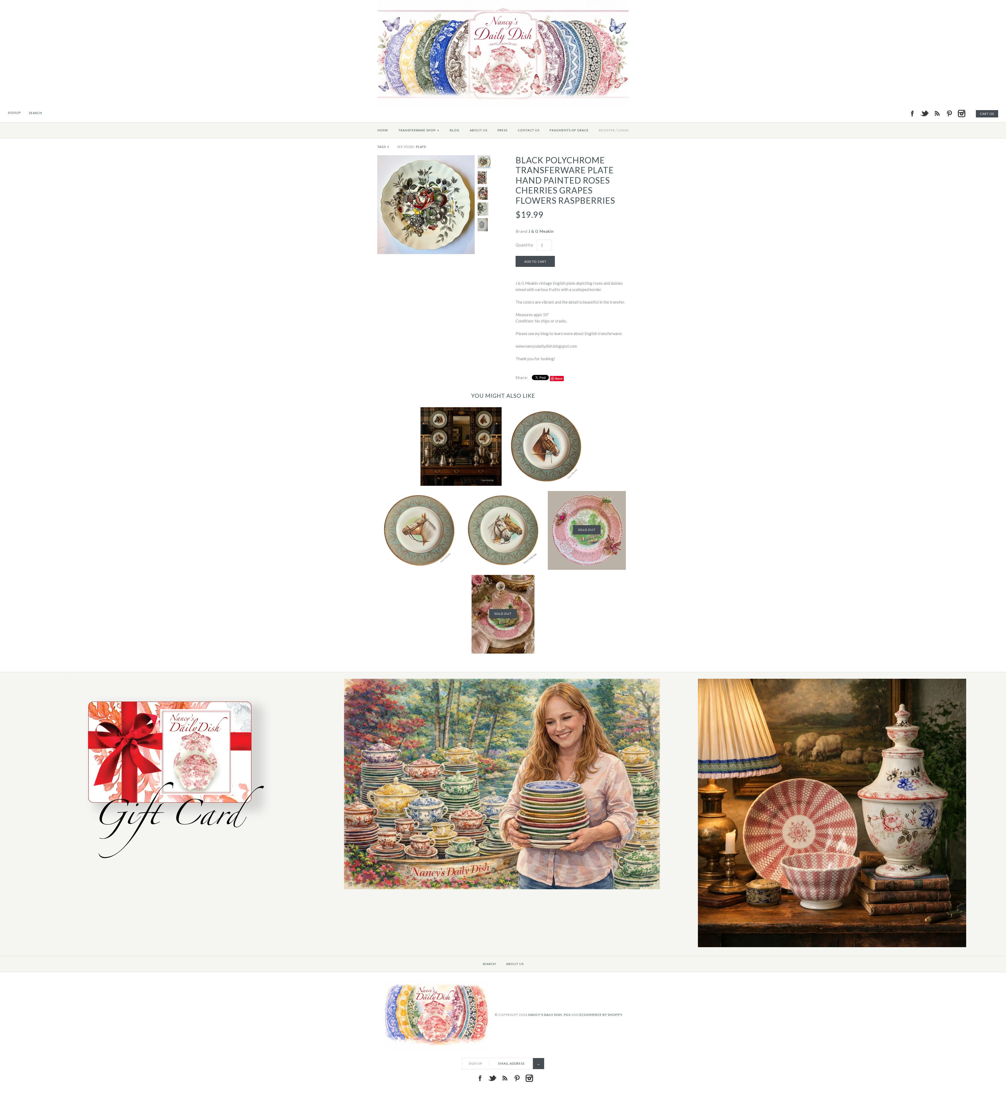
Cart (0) (987, 114)
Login (623, 130)
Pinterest (949, 113)
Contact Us (528, 130)
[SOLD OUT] (587, 494)
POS (567, 1014)
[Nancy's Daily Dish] (503, 3)
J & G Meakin (541, 231)
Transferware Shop (418, 130)
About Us (478, 130)
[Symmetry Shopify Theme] (172, 864)
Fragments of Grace (569, 130)
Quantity (524, 244)
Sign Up (475, 1063)
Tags (383, 147)
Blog (455, 130)
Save (559, 378)
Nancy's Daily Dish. (545, 1014)
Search (489, 964)
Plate (421, 147)
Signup (14, 113)
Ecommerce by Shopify (600, 1014)
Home (383, 130)
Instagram (961, 113)
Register (607, 130)
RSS (937, 113)
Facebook (912, 113)
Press (502, 130)
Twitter (924, 113)
